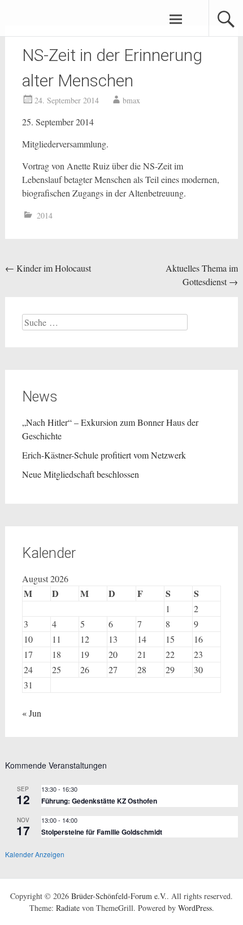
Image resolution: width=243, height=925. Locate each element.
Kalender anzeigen (34, 854)
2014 (45, 215)
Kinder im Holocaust (48, 268)
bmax (131, 100)
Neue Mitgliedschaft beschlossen (80, 474)
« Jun (31, 713)
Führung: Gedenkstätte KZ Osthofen (99, 801)
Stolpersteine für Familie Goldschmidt (101, 832)
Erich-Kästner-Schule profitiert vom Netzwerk (104, 455)
